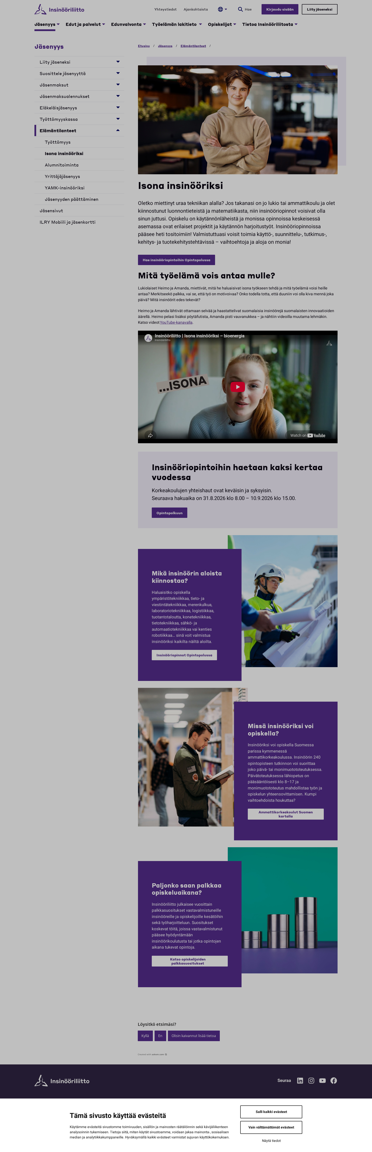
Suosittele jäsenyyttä (63, 73)
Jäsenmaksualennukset (66, 96)
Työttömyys (58, 142)
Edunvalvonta (126, 24)
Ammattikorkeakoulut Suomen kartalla (286, 814)
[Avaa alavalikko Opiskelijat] (234, 24)
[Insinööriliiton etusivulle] (59, 9)
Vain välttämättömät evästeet (271, 1127)
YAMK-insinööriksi (65, 187)
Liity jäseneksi (319, 9)
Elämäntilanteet (58, 130)
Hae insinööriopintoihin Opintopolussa (176, 260)
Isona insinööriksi (64, 153)
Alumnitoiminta (62, 165)
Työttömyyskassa (59, 119)
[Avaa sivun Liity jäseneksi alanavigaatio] (118, 61)
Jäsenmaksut (54, 85)
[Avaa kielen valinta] (222, 9)
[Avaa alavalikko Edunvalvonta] (144, 24)
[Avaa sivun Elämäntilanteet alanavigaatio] (118, 130)
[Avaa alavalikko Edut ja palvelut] (103, 24)
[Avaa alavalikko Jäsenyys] (58, 24)
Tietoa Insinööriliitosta (267, 24)
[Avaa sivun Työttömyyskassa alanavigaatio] (118, 118)
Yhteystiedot (165, 9)
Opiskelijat (220, 24)
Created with (151, 1054)
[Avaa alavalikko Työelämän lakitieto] (200, 24)
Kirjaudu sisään (280, 9)
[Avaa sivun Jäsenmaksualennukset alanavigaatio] (118, 95)
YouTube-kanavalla (176, 322)
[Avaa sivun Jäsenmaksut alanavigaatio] (118, 84)
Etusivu (144, 46)
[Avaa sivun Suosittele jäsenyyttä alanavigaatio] (118, 73)
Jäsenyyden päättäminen (71, 199)
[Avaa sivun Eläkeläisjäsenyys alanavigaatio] (118, 107)
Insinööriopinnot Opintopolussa (184, 655)
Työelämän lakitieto (175, 24)
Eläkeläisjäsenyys (58, 107)
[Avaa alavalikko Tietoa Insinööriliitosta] (296, 24)
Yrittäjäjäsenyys (62, 176)
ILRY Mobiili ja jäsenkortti (68, 222)
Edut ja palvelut (83, 24)
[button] (145, 1036)
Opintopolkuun (170, 513)
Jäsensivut (51, 210)
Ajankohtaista (196, 9)
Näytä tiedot (271, 1140)
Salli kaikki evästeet (271, 1111)
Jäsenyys (44, 24)
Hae (248, 9)
